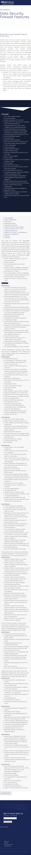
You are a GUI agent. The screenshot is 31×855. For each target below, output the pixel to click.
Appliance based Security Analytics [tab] (14, 227)
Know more (5, 283)
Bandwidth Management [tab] (11, 234)
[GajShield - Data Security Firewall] (7, 3)
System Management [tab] (10, 219)
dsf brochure (5, 793)
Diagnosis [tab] (7, 236)
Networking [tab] (7, 221)
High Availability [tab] (8, 218)
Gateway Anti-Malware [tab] (10, 225)
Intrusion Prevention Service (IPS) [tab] (13, 228)
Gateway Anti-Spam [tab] (10, 223)
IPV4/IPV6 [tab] (7, 237)
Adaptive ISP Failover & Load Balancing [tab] (15, 232)
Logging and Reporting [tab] (10, 230)
